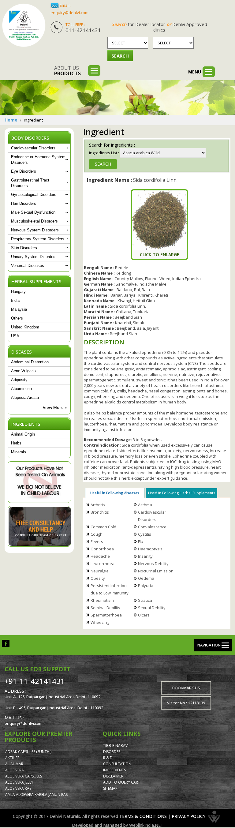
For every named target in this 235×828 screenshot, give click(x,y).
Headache (100, 556)
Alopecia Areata (25, 397)
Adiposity (19, 379)
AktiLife (12, 757)
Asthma (145, 505)
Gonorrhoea (102, 549)
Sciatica (145, 600)
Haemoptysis (150, 549)
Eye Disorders (23, 171)
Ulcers (144, 615)
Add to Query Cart (121, 782)
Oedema (146, 578)
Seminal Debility (105, 607)
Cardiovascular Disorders (33, 148)
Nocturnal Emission (155, 571)
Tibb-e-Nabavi (116, 745)
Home (11, 120)
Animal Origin (23, 434)
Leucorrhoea (102, 563)
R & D (108, 757)
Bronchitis (100, 512)
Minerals (18, 452)
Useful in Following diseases (114, 493)
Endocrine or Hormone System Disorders (38, 160)
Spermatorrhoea (106, 615)
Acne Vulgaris (23, 371)
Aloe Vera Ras (18, 788)
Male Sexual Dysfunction (33, 212)
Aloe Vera (14, 770)
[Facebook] (5, 643)
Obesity (98, 578)
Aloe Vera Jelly (19, 782)
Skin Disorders (24, 247)
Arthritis (98, 505)
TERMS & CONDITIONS (143, 816)
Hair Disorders (23, 203)
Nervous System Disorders (35, 230)
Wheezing (100, 622)
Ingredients (114, 770)
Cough (97, 534)
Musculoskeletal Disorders (34, 221)
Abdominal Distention (30, 362)
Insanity (145, 556)
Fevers (97, 541)
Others (17, 318)
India (15, 300)
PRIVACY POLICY (188, 816)
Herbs (16, 443)
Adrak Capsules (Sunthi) (28, 751)
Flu (140, 541)
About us (67, 71)
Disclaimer (113, 776)
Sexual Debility (152, 607)
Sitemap (110, 788)
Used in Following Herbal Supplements (181, 493)
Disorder (112, 751)
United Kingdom (25, 327)
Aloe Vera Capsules (23, 776)
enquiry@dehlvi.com (69, 12)
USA (15, 336)
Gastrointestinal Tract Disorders (30, 183)
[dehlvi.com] (24, 25)
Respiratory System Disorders (37, 239)
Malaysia (19, 309)
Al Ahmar (14, 763)
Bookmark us (186, 688)
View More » (55, 407)
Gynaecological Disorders (33, 194)
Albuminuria (21, 388)
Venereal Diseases (27, 265)
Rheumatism (102, 600)
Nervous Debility (153, 563)
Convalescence (152, 527)
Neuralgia (100, 571)
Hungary (18, 291)
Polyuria (145, 585)
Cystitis (144, 534)
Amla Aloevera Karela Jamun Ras (36, 794)
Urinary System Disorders (34, 256)
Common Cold (103, 527)
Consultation (117, 763)
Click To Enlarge (159, 254)
